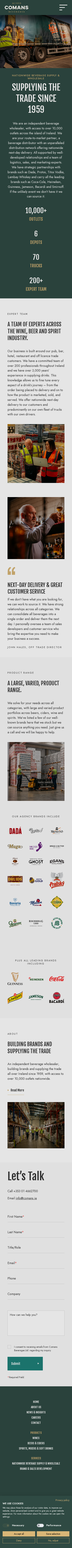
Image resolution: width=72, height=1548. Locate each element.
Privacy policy (62, 1500)
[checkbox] (6, 1525)
